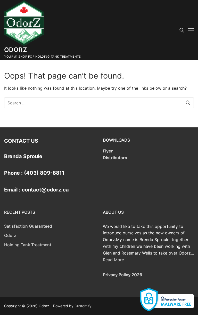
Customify (83, 306)
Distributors (115, 157)
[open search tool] (181, 30)
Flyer (108, 150)
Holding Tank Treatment (27, 244)
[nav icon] (191, 30)
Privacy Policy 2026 (122, 274)
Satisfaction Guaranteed (28, 226)
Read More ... (115, 259)
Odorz (15, 49)
